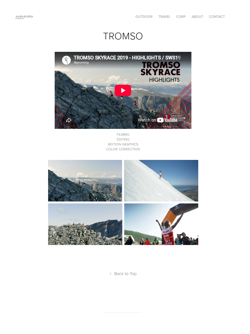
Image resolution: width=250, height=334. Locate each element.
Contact (217, 16)
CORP (181, 16)
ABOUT (197, 16)
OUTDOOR (144, 16)
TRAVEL (164, 16)
